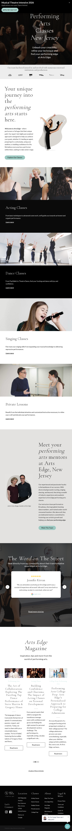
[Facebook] (10, 802)
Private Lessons (35, 799)
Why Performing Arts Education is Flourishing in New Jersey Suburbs (14, 696)
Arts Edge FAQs (49, 792)
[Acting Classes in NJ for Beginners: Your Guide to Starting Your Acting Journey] (36, 673)
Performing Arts (14, 684)
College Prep (34, 803)
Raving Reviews (49, 808)
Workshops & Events (48, 804)
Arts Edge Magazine (47, 797)
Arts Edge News (13, 681)
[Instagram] (6, 802)
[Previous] (7, 700)
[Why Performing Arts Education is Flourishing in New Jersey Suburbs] (14, 673)
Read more (48, 595)
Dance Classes (35, 792)
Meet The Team (49, 789)
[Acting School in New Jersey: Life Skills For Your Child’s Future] (58, 673)
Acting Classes (36, 681)
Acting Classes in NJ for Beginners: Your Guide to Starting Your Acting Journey (36, 696)
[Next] (64, 700)
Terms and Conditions (61, 797)
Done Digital (22, 819)
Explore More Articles (36, 762)
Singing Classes (35, 796)
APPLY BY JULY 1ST (10, 10)
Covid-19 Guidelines (60, 803)
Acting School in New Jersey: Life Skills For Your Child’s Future (58, 692)
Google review (37, 600)
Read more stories (36, 611)
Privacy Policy (61, 792)
